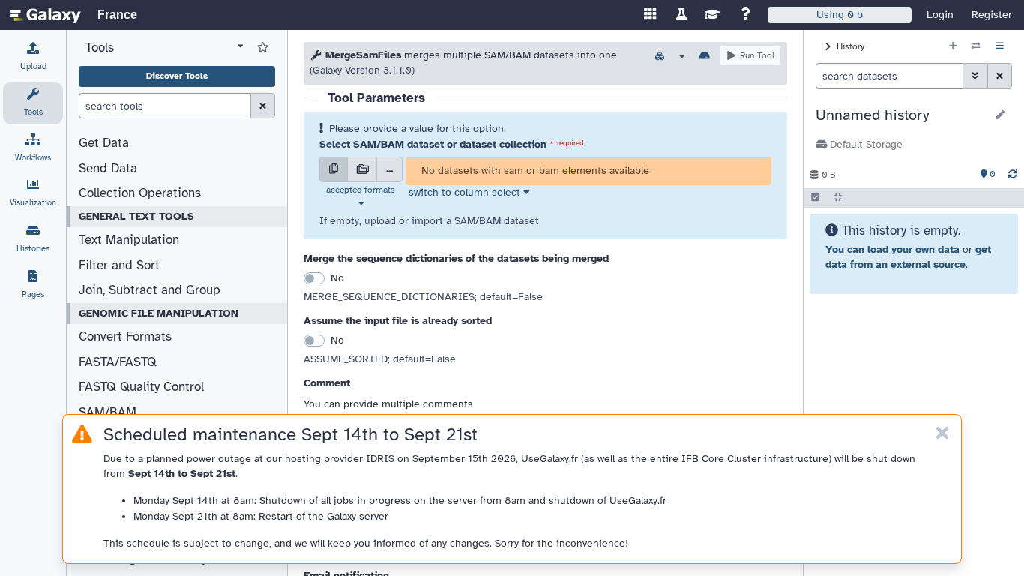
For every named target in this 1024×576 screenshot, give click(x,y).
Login (940, 14)
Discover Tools (177, 75)
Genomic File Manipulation (158, 313)
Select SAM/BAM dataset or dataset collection (432, 144)
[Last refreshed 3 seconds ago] (1013, 174)
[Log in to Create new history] (953, 46)
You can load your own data (892, 249)
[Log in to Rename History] (1000, 115)
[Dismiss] (942, 433)
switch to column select (464, 192)
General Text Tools (136, 216)
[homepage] (45, 15)
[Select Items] (815, 198)
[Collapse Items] (837, 198)
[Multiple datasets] (333, 169)
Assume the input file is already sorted (398, 320)
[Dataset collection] (362, 169)
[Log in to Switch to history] (975, 46)
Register (992, 14)
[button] (901, 115)
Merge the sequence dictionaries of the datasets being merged (456, 258)
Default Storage (865, 144)
